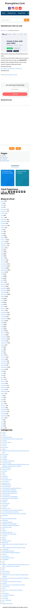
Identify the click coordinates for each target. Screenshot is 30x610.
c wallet (4, 458)
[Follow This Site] (16, 8)
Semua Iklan (5, 161)
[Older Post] (18, 148)
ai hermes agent (6, 442)
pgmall (4, 539)
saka (3, 563)
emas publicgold (7, 480)
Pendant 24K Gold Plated (9, 534)
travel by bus (6, 587)
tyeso (3, 588)
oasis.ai (4, 531)
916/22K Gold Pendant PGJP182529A (12, 439)
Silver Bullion (6, 571)
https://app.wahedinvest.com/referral (11, 69)
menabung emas (7, 527)
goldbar (4, 502)
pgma (3, 537)
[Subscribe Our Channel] (20, 8)
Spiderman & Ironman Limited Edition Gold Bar (15, 578)
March (2, 217)
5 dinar (4, 436)
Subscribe (15, 94)
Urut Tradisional (6, 600)
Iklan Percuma (6, 509)
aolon (3, 449)
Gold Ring (5, 500)
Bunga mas (5, 454)
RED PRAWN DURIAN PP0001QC (11, 553)
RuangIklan (5, 559)
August (3, 201)
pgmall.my (5, 543)
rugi (3, 561)
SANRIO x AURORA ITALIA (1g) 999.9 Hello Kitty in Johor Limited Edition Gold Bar (15, 566)
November (4, 211)
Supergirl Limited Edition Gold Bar (12, 582)
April (2, 215)
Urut (3, 592)
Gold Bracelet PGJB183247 (9, 492)
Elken (3, 473)
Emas (3, 475)
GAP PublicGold (6, 485)
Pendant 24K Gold (7, 532)
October (3, 213)
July (2, 203)
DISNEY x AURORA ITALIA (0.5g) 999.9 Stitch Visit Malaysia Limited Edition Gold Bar (15, 465)
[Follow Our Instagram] (13, 8)
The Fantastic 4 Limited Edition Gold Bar (13, 585)
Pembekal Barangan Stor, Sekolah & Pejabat (7, 172)
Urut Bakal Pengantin (8, 595)
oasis (3, 529)
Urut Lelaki (5, 599)
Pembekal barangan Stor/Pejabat (21, 172)
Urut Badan (5, 593)
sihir (3, 570)
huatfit (4, 507)
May (2, 207)
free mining (5, 481)
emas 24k (5, 476)
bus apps (4, 456)
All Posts (4, 159)
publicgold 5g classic (8, 551)
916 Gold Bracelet (7, 437)
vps (3, 602)
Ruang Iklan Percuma (8, 558)
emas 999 (5, 478)
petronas (4, 536)
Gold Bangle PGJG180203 (9, 490)
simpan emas (6, 573)
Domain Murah (6, 470)
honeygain (5, 505)
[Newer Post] (11, 148)
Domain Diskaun (6, 468)
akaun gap (5, 448)
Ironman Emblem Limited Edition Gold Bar (14, 514)
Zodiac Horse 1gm (7, 604)
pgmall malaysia (6, 541)
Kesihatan (5, 515)
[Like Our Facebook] (9, 8)
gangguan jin (6, 483)
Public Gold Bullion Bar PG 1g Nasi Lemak (13, 548)
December (4, 209)
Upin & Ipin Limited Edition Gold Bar (12, 590)
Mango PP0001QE (7, 522)
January (3, 242)
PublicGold (5, 549)
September (4, 226)
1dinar (4, 434)
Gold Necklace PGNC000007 (10, 498)
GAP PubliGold (6, 487)
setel (3, 568)
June (2, 205)
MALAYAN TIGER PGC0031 (9, 519)
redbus (4, 554)
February (3, 240)
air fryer (4, 444)
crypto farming (6, 463)
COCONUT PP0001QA (8, 461)
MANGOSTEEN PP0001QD (9, 524)
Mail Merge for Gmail (11, 75)
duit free (4, 471)
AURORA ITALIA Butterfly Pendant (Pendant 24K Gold (15, 452)
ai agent (4, 441)
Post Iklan (5, 157)
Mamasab (5, 520)
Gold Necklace (6, 495)
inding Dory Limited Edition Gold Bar (12, 510)
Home (3, 13)
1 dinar (4, 432)
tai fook (4, 583)
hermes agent (6, 503)
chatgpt (4, 459)
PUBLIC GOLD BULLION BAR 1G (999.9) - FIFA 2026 (14, 545)
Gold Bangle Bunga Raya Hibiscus (11, 488)
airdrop (4, 446)
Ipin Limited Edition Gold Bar (10, 512)
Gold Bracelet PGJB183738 (9, 493)
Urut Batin (5, 597)
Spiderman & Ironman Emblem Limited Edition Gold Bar (15, 576)
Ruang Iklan (5, 556)
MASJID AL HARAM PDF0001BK (10, 526)
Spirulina (4, 580)
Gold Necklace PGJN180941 (10, 497)
